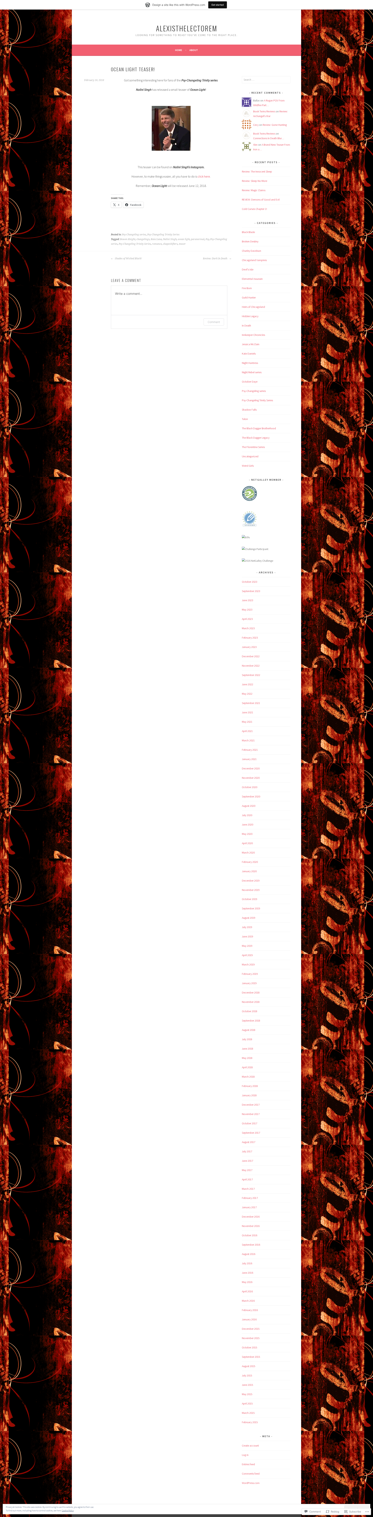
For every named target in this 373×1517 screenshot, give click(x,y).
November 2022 (251, 665)
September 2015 (251, 1357)
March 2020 (248, 852)
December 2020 (251, 768)
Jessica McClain (250, 344)
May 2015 (247, 1394)
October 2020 (249, 787)
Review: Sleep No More (254, 181)
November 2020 (251, 778)
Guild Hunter (249, 297)
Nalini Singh (170, 239)
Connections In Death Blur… (268, 138)
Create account (250, 1445)
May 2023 (247, 609)
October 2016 (249, 1235)
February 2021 (250, 749)
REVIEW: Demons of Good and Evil (261, 199)
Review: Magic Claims (253, 190)
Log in (245, 1455)
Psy (207, 239)
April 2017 (247, 1179)
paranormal (197, 239)
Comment (214, 322)
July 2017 (247, 1151)
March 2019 (248, 964)
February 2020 (250, 862)
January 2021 (249, 759)
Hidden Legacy (250, 316)
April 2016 (247, 1291)
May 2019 (247, 946)
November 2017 (251, 1114)
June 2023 (247, 600)
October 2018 (249, 1011)
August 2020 (248, 806)
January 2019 (249, 983)
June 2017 (247, 1160)
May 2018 (247, 1058)
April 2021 (247, 731)
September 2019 (251, 908)
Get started (217, 4)
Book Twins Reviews (264, 111)
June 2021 (247, 712)
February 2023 (250, 637)
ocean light (184, 239)
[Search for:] (266, 79)
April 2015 (247, 1403)
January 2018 (249, 1095)
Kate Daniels (249, 353)
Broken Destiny (250, 241)
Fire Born (247, 288)
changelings (143, 239)
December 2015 (251, 1328)
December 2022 (251, 656)
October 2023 (249, 581)
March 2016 (248, 1300)
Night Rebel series (251, 372)
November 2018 (251, 1002)
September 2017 (251, 1132)
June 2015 (247, 1385)
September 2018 (251, 1020)
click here (204, 176)
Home (178, 50)
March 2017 (248, 1189)
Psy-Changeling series (134, 234)
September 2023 (251, 591)
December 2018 (251, 992)
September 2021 (251, 703)
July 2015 (247, 1375)
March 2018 (248, 1076)
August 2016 (248, 1254)
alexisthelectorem (186, 28)
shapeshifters (170, 244)
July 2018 (247, 1039)
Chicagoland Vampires (254, 260)
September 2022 (251, 675)
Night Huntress (250, 363)
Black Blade (248, 232)
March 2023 (248, 628)
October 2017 (249, 1123)
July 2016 (247, 1263)
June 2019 (247, 936)
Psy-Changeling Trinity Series (163, 234)
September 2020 (251, 796)
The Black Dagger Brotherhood (259, 428)
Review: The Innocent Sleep (257, 171)
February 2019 (250, 974)
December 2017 (251, 1104)
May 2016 (247, 1282)
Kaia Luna (156, 239)
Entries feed (248, 1464)
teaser (182, 244)
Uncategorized (250, 456)
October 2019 (249, 899)
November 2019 (251, 890)
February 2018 (250, 1086)
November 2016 (251, 1226)
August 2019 (248, 918)
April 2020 (247, 843)
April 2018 (247, 1067)
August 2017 (248, 1142)
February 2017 (250, 1198)
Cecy (256, 125)
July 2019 (247, 927)
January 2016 (249, 1319)
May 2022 (247, 693)
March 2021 (248, 740)
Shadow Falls (249, 409)
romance (157, 244)
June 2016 (247, 1272)
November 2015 (251, 1338)
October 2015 (249, 1347)
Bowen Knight (127, 239)
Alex (255, 144)
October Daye (249, 381)
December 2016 (251, 1216)
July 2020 (247, 815)
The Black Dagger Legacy (255, 437)
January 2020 (249, 871)
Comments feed (251, 1473)
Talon (245, 419)
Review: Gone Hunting (275, 125)
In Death (246, 325)
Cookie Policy (68, 1510)
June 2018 (247, 1048)
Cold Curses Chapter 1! (254, 209)
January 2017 (249, 1207)
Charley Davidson (251, 251)
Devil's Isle (247, 269)
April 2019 (247, 955)
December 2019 (251, 880)
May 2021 (247, 721)
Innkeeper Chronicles (253, 335)
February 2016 (250, 1310)
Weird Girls (248, 465)
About (193, 50)
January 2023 (249, 647)
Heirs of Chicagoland (253, 307)
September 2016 (251, 1244)
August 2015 (248, 1366)
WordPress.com (251, 1483)
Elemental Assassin (252, 279)
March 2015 (248, 1413)
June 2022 (247, 684)
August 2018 (248, 1030)
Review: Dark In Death (215, 258)
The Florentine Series (253, 447)
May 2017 (247, 1170)
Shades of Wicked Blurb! (128, 258)
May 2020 (247, 834)
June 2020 (247, 824)
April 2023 (247, 619)
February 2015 (250, 1422)
